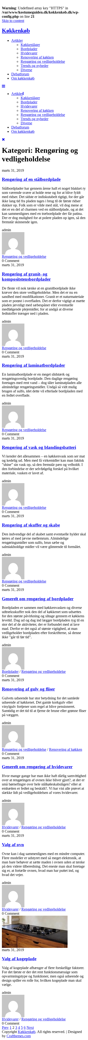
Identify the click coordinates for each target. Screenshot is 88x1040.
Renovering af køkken (37, 57)
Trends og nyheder (34, 66)
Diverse (26, 70)
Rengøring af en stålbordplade (31, 179)
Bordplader (29, 49)
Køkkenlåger (30, 45)
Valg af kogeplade (19, 958)
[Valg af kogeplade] (35, 947)
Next (30, 1028)
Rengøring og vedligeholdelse (43, 61)
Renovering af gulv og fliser (28, 689)
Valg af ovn (13, 844)
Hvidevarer (29, 53)
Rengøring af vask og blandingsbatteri (39, 447)
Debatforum (20, 74)
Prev (5, 1028)
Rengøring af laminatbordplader (33, 365)
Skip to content (13, 21)
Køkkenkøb (16, 31)
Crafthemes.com (19, 1036)
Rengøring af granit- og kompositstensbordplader (26, 277)
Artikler (17, 40)
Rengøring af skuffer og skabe (31, 525)
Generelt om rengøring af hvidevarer (37, 766)
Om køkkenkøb (22, 78)
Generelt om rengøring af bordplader (37, 598)
